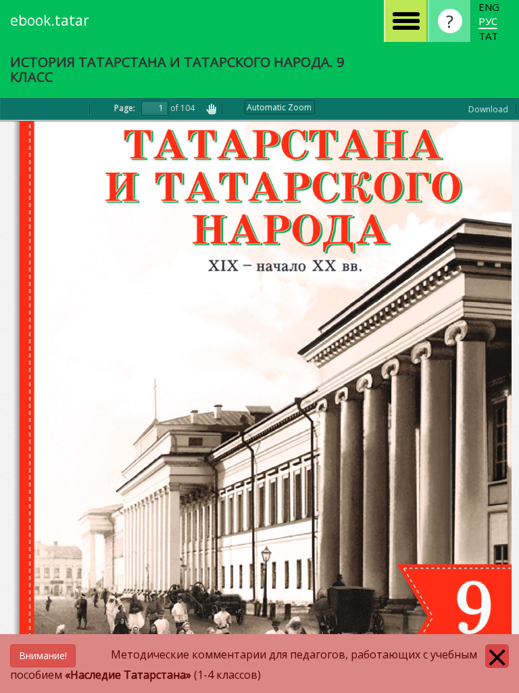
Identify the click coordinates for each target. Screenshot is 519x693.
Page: (124, 108)
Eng (488, 7)
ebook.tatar (49, 20)
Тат (488, 36)
